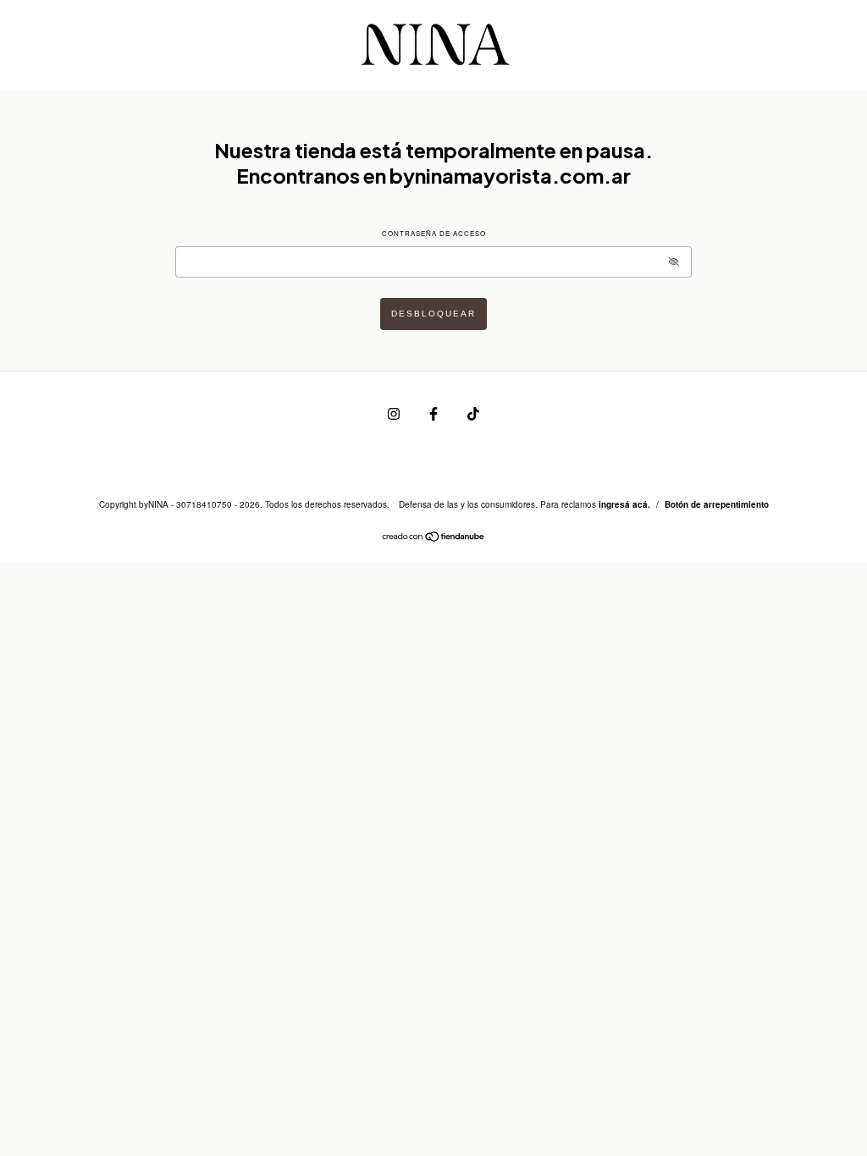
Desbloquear (433, 313)
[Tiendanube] (434, 538)
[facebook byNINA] (434, 412)
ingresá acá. (624, 504)
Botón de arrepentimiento (717, 504)
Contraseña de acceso (434, 233)
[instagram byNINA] (394, 412)
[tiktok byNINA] (473, 412)
